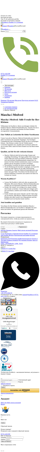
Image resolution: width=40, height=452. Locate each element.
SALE (6, 94)
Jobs (2, 235)
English (11, 26)
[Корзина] (1, 82)
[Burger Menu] (9, 29)
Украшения (8, 95)
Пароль (20, 382)
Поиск (3, 31)
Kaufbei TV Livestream (31, 233)
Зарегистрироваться (7, 393)
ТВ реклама (8, 89)
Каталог (32, 235)
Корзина (9, 230)
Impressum (4, 238)
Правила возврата (12, 240)
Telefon (3, 439)
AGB (9, 238)
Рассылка (35, 230)
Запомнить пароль (9, 385)
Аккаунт (14, 230)
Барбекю (7, 97)
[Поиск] (24, 31)
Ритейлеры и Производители (14, 233)
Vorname (3, 437)
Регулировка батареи (25, 240)
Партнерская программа (21, 235)
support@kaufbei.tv (28, 294)
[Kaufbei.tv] (5, 22)
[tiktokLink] (1, 376)
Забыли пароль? (6, 383)
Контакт (3, 230)
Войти (3, 387)
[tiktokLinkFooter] (1, 449)
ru (2, 24)
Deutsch (4, 26)
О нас (2, 233)
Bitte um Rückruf (6, 441)
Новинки (7, 87)
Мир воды (7, 90)
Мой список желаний (25, 230)
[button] (20, 390)
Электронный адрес (24, 380)
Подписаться (22, 227)
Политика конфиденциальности (21, 238)
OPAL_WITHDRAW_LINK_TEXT (12, 243)
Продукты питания (10, 92)
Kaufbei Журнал (9, 235)
